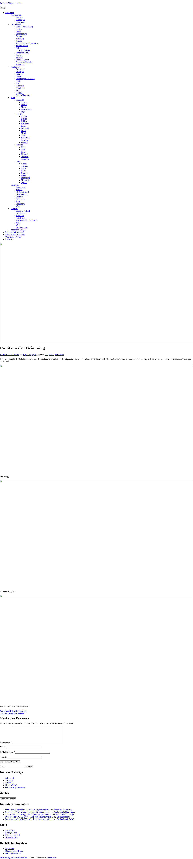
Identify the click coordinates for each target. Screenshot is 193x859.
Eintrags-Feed (11, 833)
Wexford (24, 140)
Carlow (24, 116)
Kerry (23, 152)
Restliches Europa (18, 230)
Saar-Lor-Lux (16, 15)
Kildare (24, 121)
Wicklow (24, 142)
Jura (17, 83)
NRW (18, 48)
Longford (25, 128)
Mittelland (20, 215)
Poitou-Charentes (23, 95)
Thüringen (20, 64)
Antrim (24, 164)
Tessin (18, 223)
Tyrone (24, 182)
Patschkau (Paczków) (63, 810)
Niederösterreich (22, 192)
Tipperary (25, 156)
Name (3, 747)
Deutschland (16, 24)
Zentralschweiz (22, 227)
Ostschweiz (20, 218)
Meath (23, 133)
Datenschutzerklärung (14, 851)
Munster (19, 145)
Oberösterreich (22, 194)
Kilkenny (25, 123)
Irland (13, 97)
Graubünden (21, 213)
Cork (23, 149)
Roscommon (26, 109)
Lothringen (20, 19)
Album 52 (9, 780)
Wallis (18, 225)
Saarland (19, 17)
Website (3, 757)
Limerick (24, 154)
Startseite (9, 239)
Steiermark (20, 199)
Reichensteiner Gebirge (64, 814)
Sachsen (19, 57)
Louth (23, 130)
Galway (24, 102)
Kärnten (19, 190)
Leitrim (24, 105)
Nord (18, 90)
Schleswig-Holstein (24, 62)
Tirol (18, 201)
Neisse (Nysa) (11, 785)
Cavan (23, 168)
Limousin (20, 86)
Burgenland (20, 187)
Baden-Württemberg (24, 27)
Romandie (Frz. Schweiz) (26, 220)
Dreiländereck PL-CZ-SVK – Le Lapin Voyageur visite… (29, 817)
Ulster (18, 161)
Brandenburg (21, 34)
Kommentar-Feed (12, 835)
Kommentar (5, 742)
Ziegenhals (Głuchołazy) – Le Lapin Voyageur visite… (28, 812)
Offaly (23, 135)
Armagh (24, 166)
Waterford (25, 159)
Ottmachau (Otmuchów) (15, 787)
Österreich (15, 185)
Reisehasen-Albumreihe (15, 234)
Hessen (19, 41)
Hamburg (20, 38)
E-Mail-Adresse (7, 752)
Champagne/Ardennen (25, 79)
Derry (23, 171)
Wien (18, 206)
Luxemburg (20, 22)
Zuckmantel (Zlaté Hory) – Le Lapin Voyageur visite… (28, 814)
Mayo (23, 107)
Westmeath (25, 138)
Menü (3, 8)
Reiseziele (9, 12)
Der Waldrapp (13, 711)
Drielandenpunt (63, 817)
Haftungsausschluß (13, 853)
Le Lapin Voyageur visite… (11, 3)
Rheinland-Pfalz (22, 53)
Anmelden (9, 830)
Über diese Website (13, 237)
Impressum (9, 848)
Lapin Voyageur (29, 354)
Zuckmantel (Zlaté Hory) (64, 812)
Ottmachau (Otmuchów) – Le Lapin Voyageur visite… (28, 810)
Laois (23, 126)
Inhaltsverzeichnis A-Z (14, 232)
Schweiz (14, 208)
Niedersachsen (22, 45)
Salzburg (19, 197)
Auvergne (20, 71)
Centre (18, 76)
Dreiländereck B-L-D (65, 819)
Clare (23, 147)
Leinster (19, 114)
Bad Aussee (12, 713)
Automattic (51, 858)
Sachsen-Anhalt (22, 60)
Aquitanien (20, 69)
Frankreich (15, 67)
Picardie (19, 93)
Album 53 (9, 778)
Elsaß (18, 81)
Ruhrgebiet (25, 50)
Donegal (24, 173)
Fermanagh (25, 178)
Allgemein (49, 354)
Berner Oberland (23, 211)
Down (23, 175)
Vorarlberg (20, 204)
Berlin (18, 31)
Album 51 (9, 783)
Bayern (19, 29)
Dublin (24, 119)
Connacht (20, 100)
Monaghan (25, 180)
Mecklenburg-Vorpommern (27, 43)
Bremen (19, 36)
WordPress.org (11, 837)
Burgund (19, 74)
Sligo (23, 112)
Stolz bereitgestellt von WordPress (14, 858)
